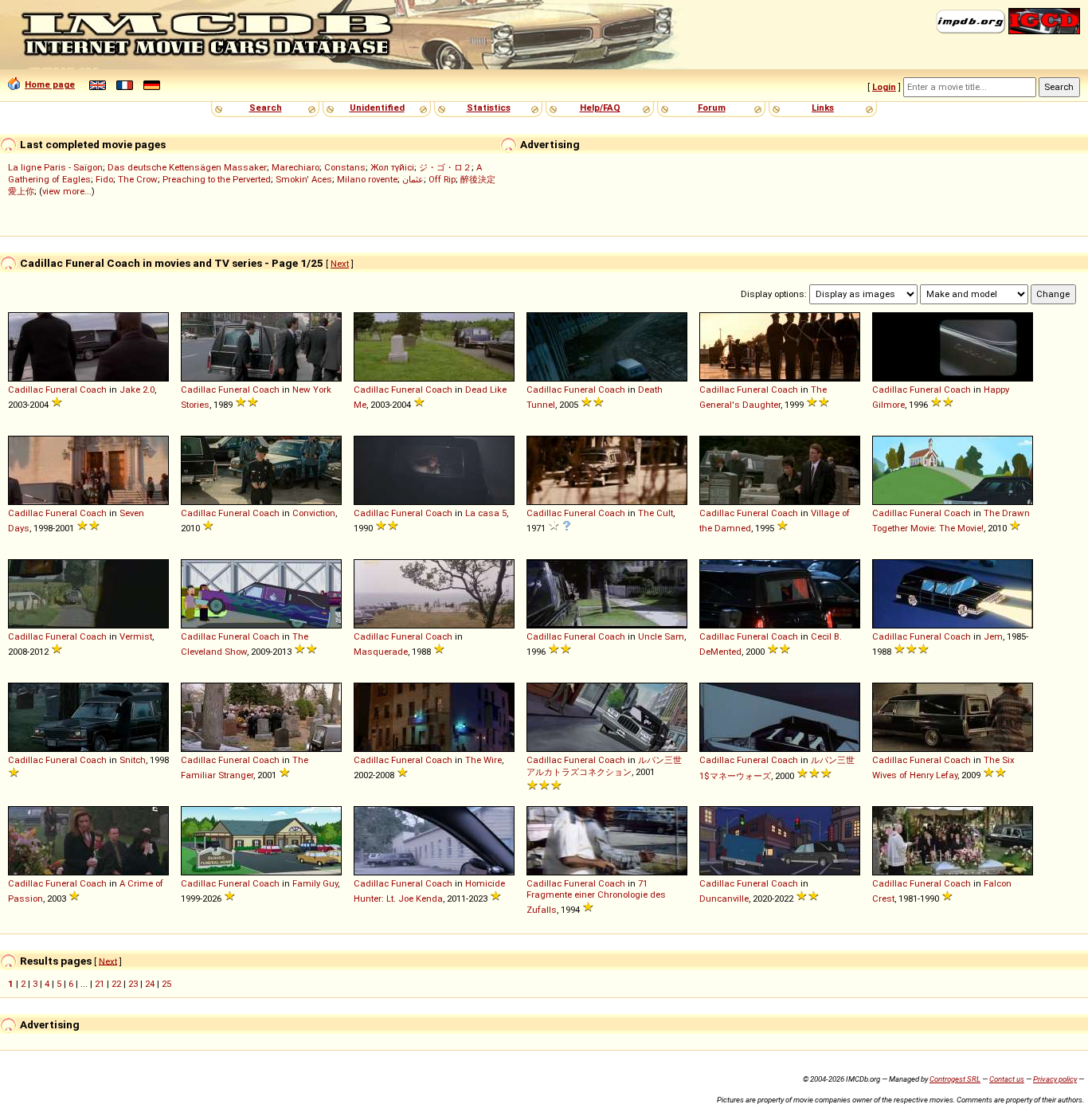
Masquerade (381, 651)
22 (116, 983)
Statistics (489, 107)
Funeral (61, 389)
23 (133, 983)
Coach (93, 389)
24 (150, 983)
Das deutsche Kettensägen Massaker (187, 167)
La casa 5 (486, 513)
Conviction (313, 513)
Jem (993, 636)
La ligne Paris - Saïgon (55, 167)
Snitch (132, 759)
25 (166, 983)
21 (99, 983)
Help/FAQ (600, 107)
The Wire (483, 759)
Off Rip (442, 179)
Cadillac (25, 389)
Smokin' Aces (304, 179)
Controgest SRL (954, 1079)
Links (823, 107)
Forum (712, 107)
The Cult (655, 513)
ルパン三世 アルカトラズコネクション (604, 765)
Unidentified (377, 107)
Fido (104, 179)
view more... (67, 191)
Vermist (135, 636)
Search (265, 107)
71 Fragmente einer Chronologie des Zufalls (596, 896)
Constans (345, 167)
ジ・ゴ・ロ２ (445, 167)
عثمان (413, 179)
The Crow (138, 179)
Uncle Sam (661, 636)
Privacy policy (1055, 1079)
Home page (50, 84)
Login (884, 86)
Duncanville (724, 898)
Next (340, 263)
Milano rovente (367, 179)
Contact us (1006, 1079)
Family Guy (315, 883)
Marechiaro (295, 167)
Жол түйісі (392, 167)
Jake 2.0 (137, 389)
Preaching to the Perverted (216, 179)
